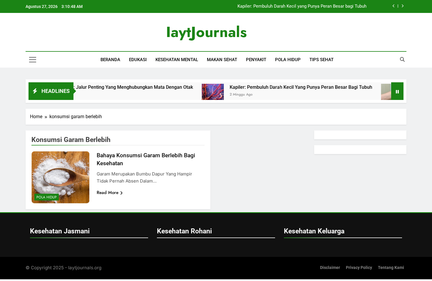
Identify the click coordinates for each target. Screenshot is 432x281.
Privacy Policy (359, 267)
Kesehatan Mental (176, 59)
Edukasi (138, 59)
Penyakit (256, 59)
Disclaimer (330, 267)
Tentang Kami (391, 267)
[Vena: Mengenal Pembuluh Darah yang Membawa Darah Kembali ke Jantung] (385, 95)
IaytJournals (206, 32)
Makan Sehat (222, 59)
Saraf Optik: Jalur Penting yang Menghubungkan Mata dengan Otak (113, 87)
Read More (107, 192)
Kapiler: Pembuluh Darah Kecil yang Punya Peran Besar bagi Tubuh (301, 6)
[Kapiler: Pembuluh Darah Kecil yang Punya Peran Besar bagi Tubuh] (205, 95)
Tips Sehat (321, 59)
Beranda (110, 59)
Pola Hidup (288, 59)
